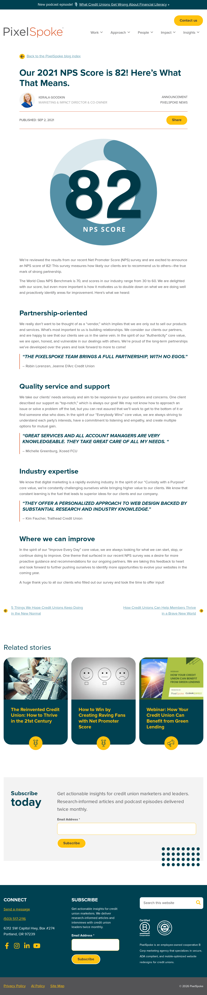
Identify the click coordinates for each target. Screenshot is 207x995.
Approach (118, 32)
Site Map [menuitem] (57, 986)
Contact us (188, 20)
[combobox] (171, 903)
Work (95, 32)
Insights (189, 32)
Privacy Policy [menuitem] (15, 986)
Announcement (175, 97)
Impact (166, 32)
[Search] (198, 903)
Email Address (68, 819)
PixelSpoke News (174, 103)
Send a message (17, 909)
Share (177, 120)
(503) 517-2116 (15, 919)
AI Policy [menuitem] (38, 986)
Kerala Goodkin (52, 97)
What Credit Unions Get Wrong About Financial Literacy (123, 4)
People (143, 32)
